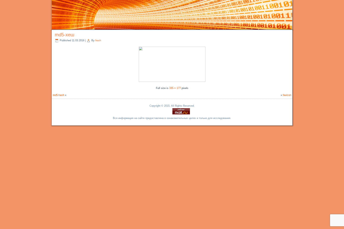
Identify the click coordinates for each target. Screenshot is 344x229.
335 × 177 (175, 88)
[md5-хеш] (172, 80)
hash (98, 40)
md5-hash (58, 95)
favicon (287, 95)
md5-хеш (64, 34)
